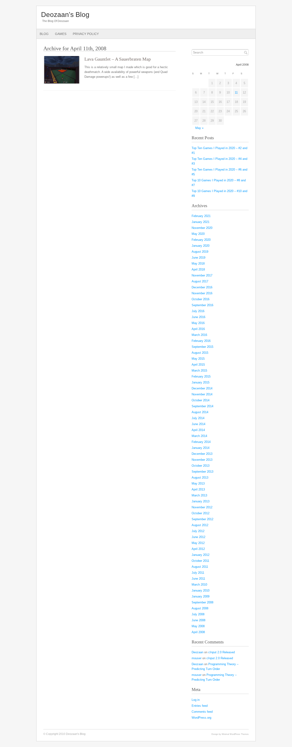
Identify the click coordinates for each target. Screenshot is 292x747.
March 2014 (199, 436)
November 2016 (202, 293)
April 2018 (198, 269)
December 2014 (202, 388)
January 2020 (200, 245)
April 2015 (198, 364)
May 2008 (198, 626)
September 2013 (202, 471)
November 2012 (202, 507)
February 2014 (201, 442)
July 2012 (198, 531)
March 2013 (199, 495)
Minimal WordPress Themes (235, 734)
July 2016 (198, 311)
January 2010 (200, 590)
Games (60, 34)
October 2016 (200, 299)
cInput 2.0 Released (221, 652)
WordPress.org (201, 717)
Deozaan (197, 652)
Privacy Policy (86, 34)
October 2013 (200, 465)
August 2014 (200, 412)
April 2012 (198, 549)
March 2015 (199, 370)
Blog (44, 34)
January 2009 (200, 596)
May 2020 (198, 234)
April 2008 (198, 632)
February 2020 (201, 239)
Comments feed (202, 711)
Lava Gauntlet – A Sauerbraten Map (117, 59)
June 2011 (198, 578)
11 (236, 92)
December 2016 (202, 287)
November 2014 (202, 394)
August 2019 (200, 251)
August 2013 (200, 477)
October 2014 (200, 400)
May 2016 (198, 323)
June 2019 (198, 257)
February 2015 (201, 376)
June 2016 (198, 317)
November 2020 (202, 228)
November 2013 (202, 459)
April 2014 (198, 430)
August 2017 (200, 281)
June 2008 (198, 620)
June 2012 (198, 537)
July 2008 (198, 614)
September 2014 (202, 406)
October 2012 (200, 513)
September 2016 (202, 305)
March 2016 (199, 335)
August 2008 (200, 608)
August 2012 (200, 525)
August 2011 (200, 566)
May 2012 (198, 543)
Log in (196, 699)
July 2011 (198, 572)
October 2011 (200, 560)
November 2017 (202, 275)
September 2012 (202, 519)
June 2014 (198, 424)
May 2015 (198, 358)
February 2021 (201, 216)
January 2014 (200, 448)
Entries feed (200, 705)
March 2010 (199, 584)
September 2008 (202, 602)
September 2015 (202, 346)
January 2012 (200, 555)
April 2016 (198, 329)
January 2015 (200, 382)
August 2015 (200, 352)
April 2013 (198, 489)
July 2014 (198, 418)
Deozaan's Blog (65, 14)
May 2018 (198, 263)
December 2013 (202, 453)
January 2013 (200, 501)
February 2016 (201, 341)
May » (199, 128)
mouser (196, 658)
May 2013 (198, 483)
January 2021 (200, 222)
